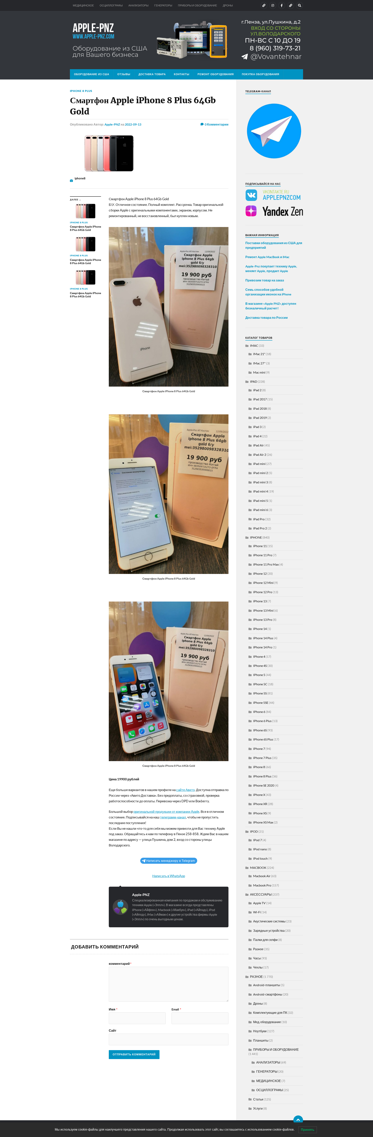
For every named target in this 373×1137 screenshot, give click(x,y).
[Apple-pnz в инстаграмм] (272, 5)
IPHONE (256, 537)
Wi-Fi (257, 912)
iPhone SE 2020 (263, 785)
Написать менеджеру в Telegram (170, 861)
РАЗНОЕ (256, 976)
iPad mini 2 (260, 473)
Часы (257, 958)
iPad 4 (257, 436)
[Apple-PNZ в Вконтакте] (263, 5)
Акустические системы (269, 921)
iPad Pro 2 (260, 528)
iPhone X (259, 794)
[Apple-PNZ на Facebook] (281, 5)
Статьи (258, 1099)
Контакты (181, 74)
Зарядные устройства (269, 930)
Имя (113, 1009)
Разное (258, 949)
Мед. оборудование (267, 1022)
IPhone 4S (260, 665)
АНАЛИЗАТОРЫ (138, 5)
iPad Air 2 (259, 454)
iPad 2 (257, 390)
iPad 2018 (260, 408)
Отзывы (123, 74)
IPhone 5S (260, 693)
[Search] (299, 5)
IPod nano (260, 849)
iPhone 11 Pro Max (266, 564)
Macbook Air (261, 876)
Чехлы (258, 967)
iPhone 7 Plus (262, 758)
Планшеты (260, 1040)
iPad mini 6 (260, 510)
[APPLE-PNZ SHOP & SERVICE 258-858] (186, 40)
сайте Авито (185, 790)
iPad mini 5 (260, 500)
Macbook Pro (262, 885)
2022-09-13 (133, 124)
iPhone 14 (260, 629)
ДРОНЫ (228, 5)
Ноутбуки (260, 1031)
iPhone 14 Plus (263, 638)
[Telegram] (290, 5)
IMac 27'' (259, 363)
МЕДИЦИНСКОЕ (83, 5)
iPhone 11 (260, 546)
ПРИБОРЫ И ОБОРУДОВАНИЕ (197, 5)
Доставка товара (152, 74)
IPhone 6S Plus (263, 739)
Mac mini (259, 372)
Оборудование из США (91, 74)
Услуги (258, 1108)
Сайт (112, 1030)
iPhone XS (260, 813)
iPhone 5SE (260, 702)
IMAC (254, 345)
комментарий (120, 963)
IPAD (253, 381)
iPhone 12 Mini (263, 582)
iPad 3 (257, 427)
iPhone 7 (259, 748)
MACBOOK (258, 867)
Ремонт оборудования (216, 74)
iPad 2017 (260, 399)
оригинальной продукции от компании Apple (166, 812)
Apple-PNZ (112, 124)
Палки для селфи (265, 939)
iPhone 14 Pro (262, 647)
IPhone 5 (259, 675)
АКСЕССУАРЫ (261, 894)
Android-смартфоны (267, 994)
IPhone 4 (259, 656)
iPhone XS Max (263, 822)
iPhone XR (260, 804)
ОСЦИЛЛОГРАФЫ (111, 5)
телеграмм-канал (173, 817)
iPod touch (260, 858)
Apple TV (259, 903)
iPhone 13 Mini (263, 610)
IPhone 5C (260, 684)
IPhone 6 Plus (262, 721)
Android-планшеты (266, 985)
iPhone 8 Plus (81, 91)
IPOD (254, 831)
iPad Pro (259, 519)
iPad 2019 (260, 417)
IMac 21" (259, 354)
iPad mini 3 (260, 482)
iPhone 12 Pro (262, 592)
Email (176, 1009)
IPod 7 (257, 840)
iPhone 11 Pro (262, 555)
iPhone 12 (260, 573)
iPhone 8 (259, 767)
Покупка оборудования (260, 74)
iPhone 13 (260, 601)
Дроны (258, 1003)
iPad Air (258, 445)
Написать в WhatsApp (168, 876)
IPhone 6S (260, 730)
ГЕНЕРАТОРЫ (163, 5)
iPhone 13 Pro (262, 619)
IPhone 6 (259, 711)
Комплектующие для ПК (270, 1012)
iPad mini (259, 463)
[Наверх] (298, 1120)
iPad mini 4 (260, 491)
